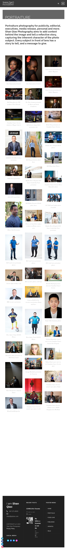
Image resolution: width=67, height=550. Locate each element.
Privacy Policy (11, 528)
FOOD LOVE (51, 517)
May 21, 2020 (31, 512)
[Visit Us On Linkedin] (13, 540)
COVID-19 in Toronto (33, 508)
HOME (49, 508)
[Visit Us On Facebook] (10, 540)
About (49, 531)
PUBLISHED (51, 522)
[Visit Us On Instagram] (16, 540)
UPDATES (50, 526)
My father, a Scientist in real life (38, 523)
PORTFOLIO (51, 513)
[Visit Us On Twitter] (8, 540)
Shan (29, 514)
